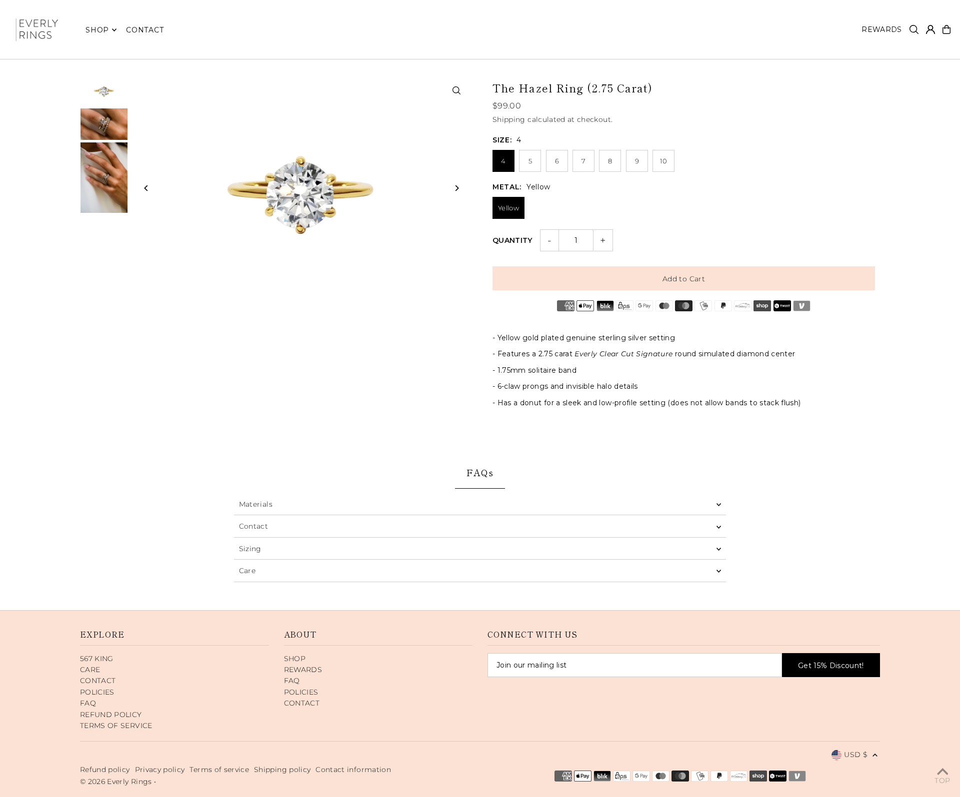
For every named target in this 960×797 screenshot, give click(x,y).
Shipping (509, 119)
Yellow (508, 208)
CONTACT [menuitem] (145, 29)
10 (664, 161)
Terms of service (219, 769)
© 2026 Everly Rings (117, 781)
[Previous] (146, 188)
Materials (255, 504)
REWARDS (303, 669)
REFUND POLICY (111, 714)
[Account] (930, 29)
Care (247, 570)
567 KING (97, 658)
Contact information (353, 769)
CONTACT (98, 680)
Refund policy (105, 769)
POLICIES (97, 692)
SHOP (97, 29)
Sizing (250, 548)
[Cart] (946, 29)
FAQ (88, 703)
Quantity (512, 240)
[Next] (456, 188)
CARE (90, 669)
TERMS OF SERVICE (116, 725)
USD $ (856, 754)
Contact (253, 526)
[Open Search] (914, 29)
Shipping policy (282, 769)
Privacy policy (160, 769)
